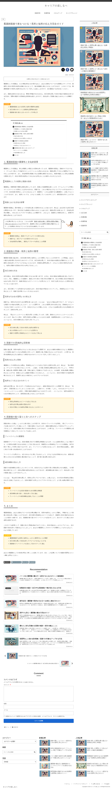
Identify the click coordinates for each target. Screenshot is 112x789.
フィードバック (17, 562)
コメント (7, 684)
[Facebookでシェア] (67, 69)
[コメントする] (72, 69)
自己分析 (25, 562)
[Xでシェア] (63, 69)
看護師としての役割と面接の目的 (23, 129)
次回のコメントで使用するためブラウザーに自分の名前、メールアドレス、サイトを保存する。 (36, 716)
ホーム (68, 784)
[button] (107, 232)
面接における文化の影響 (21, 131)
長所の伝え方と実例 (20, 143)
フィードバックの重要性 (21, 150)
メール (6, 710)
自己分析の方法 (19, 136)
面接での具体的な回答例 (21, 141)
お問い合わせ (96, 784)
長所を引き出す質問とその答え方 (23, 138)
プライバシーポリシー (81, 784)
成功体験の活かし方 (20, 152)
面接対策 (8, 562)
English (107, 784)
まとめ (16, 155)
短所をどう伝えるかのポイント (23, 145)
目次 (16, 123)
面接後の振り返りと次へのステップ (24, 148)
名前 (5, 703)
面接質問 (33, 562)
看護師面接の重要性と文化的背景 (24, 126)
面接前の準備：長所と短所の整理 (24, 133)
